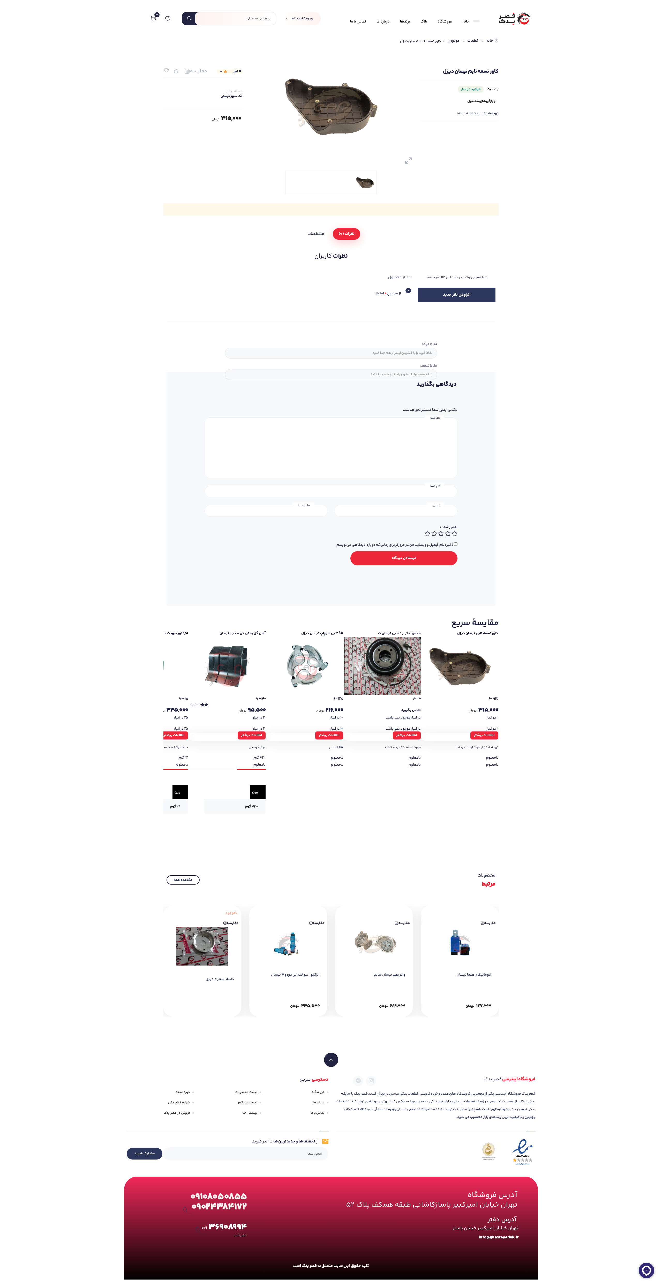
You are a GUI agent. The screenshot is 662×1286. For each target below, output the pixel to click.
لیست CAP (249, 1113)
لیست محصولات (246, 1092)
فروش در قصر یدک (177, 1113)
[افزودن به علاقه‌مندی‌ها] (166, 70)
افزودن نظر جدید (456, 294)
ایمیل (436, 505)
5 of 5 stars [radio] (427, 533)
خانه (489, 41)
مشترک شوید (144, 1153)
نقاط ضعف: (428, 366)
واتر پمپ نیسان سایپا (389, 975)
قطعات (472, 41)
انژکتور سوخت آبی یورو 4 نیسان (295, 975)
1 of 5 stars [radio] (454, 533)
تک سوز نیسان (232, 96)
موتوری (454, 41)
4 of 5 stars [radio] (434, 533)
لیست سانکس (247, 1102)
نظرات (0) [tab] (346, 234)
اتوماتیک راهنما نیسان (474, 975)
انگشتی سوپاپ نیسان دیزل (322, 633)
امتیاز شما (448, 527)
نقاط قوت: (429, 344)
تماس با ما (318, 1113)
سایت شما (304, 505)
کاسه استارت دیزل (220, 979)
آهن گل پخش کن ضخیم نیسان (243, 633)
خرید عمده (183, 1092)
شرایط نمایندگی (179, 1102)
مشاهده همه (183, 880)
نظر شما (435, 418)
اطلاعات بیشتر (484, 735)
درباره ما (319, 1102)
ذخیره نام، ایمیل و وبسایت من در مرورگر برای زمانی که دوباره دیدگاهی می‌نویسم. (395, 545)
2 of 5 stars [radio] (448, 533)
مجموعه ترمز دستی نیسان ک (399, 633)
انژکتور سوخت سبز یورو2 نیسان (164, 633)
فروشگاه (318, 1092)
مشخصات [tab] (315, 234)
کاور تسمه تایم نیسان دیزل (477, 633)
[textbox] (330, 353)
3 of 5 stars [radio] (441, 533)
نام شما (435, 486)
